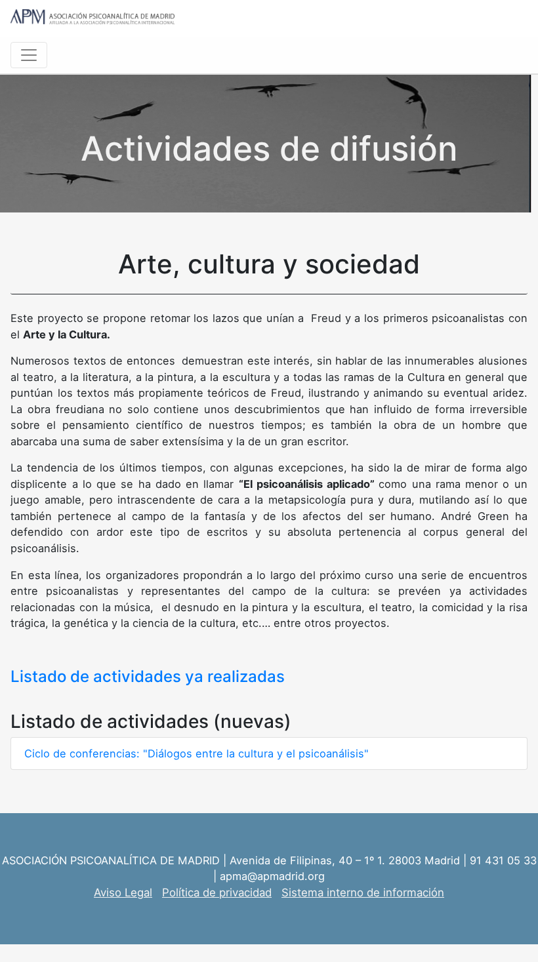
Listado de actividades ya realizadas (149, 676)
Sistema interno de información (362, 892)
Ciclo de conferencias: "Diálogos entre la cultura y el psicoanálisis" (196, 753)
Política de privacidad (217, 892)
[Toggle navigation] (28, 55)
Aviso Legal (123, 892)
